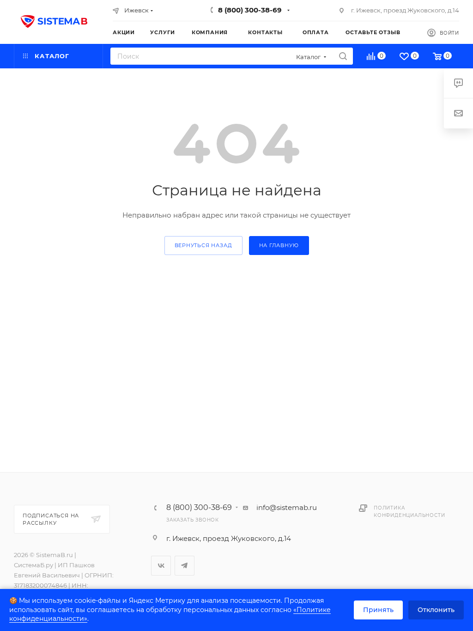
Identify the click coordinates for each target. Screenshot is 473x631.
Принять (378, 610)
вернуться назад (203, 245)
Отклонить (436, 610)
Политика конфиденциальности (409, 511)
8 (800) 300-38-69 (250, 10)
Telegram (184, 566)
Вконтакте (161, 566)
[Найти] (343, 56)
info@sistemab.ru (286, 507)
